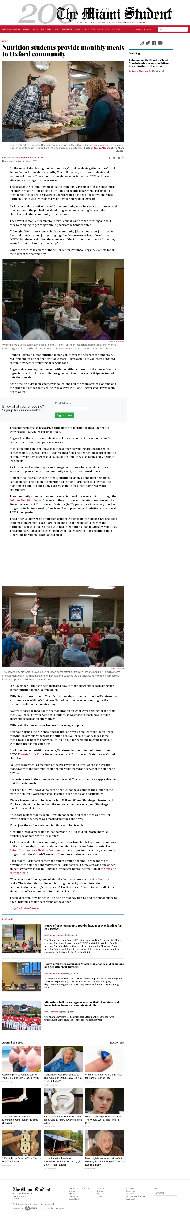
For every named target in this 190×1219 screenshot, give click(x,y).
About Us (129, 1188)
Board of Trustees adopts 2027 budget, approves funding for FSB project (83, 927)
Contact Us (130, 1191)
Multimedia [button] (46, 29)
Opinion (72, 1191)
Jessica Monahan (103, 148)
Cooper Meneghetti (141, 71)
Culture (100, 1188)
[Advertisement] (61, 561)
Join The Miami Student (135, 1196)
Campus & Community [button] (11, 29)
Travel (100, 1196)
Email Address (63, 403)
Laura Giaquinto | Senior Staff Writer (24, 157)
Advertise (138, 29)
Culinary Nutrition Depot (26, 500)
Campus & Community (79, 1188)
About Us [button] (116, 29)
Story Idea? (148, 29)
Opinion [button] (26, 29)
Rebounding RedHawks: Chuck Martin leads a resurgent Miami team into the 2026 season (149, 63)
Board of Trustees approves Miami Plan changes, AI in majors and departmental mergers (84, 965)
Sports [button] (36, 29)
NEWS (5, 41)
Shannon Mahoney (56, 935)
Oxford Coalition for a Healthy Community (37, 850)
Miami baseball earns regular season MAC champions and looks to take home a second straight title (81, 1003)
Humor (100, 1191)
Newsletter (90, 29)
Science (100, 1194)
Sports (72, 1194)
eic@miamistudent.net (23, 1193)
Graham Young (54, 1012)
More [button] (56, 29)
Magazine (79, 29)
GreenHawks (74, 1199)
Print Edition (66, 29)
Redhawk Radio (103, 29)
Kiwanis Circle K (28, 754)
